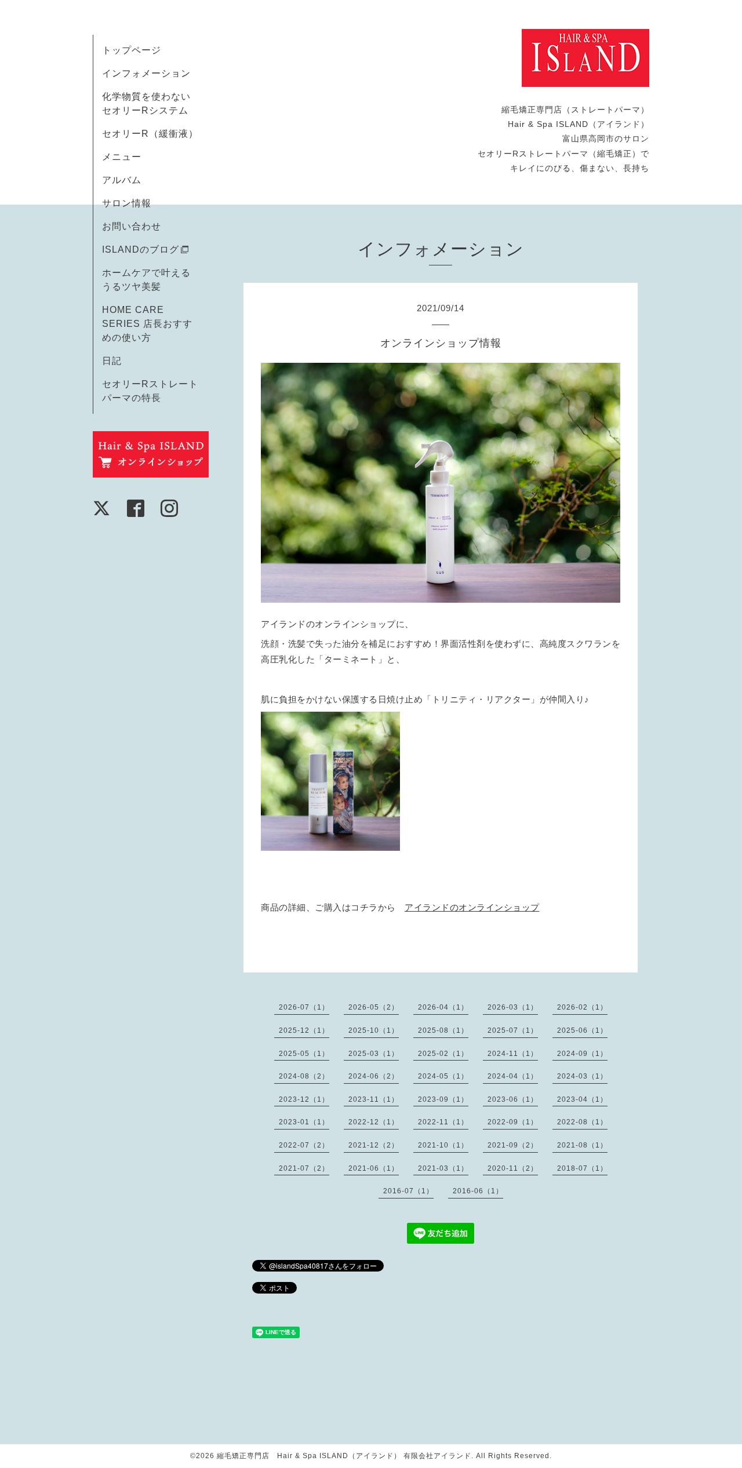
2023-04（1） (582, 1099)
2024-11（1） (513, 1054)
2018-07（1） (582, 1168)
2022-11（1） (443, 1122)
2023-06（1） (513, 1099)
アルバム (121, 180)
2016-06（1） (478, 1191)
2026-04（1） (443, 1007)
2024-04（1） (513, 1076)
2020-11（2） (513, 1168)
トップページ (131, 50)
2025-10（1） (373, 1030)
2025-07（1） (513, 1030)
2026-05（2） (373, 1007)
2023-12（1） (304, 1099)
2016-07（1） (408, 1191)
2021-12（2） (373, 1145)
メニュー (121, 157)
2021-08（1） (582, 1145)
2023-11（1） (373, 1099)
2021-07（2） (304, 1168)
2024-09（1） (582, 1054)
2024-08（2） (304, 1076)
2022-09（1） (513, 1122)
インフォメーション (146, 73)
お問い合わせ (131, 226)
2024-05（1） (443, 1076)
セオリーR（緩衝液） (150, 134)
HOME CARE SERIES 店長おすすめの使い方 (147, 324)
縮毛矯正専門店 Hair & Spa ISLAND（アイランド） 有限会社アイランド (344, 1456)
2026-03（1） (513, 1007)
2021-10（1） (443, 1145)
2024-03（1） (582, 1076)
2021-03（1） (443, 1168)
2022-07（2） (304, 1145)
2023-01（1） (304, 1122)
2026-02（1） (582, 1007)
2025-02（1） (443, 1054)
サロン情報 (126, 203)
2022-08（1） (582, 1122)
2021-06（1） (373, 1168)
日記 (112, 361)
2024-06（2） (373, 1076)
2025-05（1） (304, 1054)
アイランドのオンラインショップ (472, 907)
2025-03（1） (373, 1054)
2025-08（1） (443, 1030)
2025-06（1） (582, 1030)
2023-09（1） (443, 1099)
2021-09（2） (513, 1145)
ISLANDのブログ (140, 249)
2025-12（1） (304, 1030)
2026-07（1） (304, 1007)
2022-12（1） (373, 1122)
